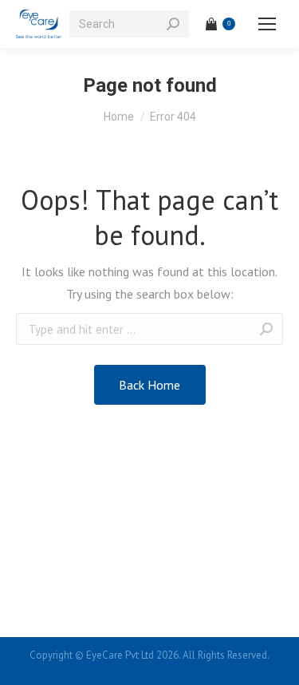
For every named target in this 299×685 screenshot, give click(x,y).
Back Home (149, 385)
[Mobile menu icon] (267, 24)
